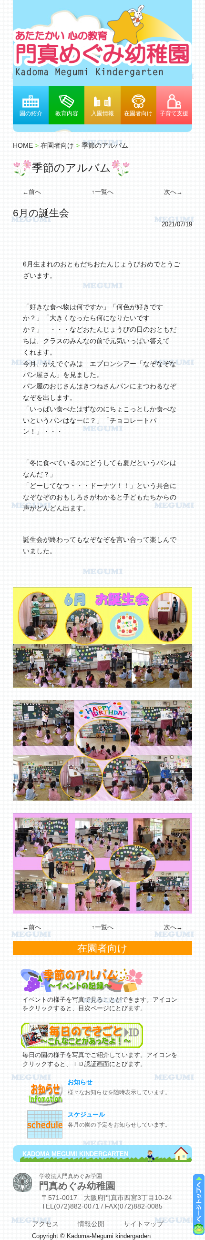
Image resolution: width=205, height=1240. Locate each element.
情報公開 (91, 1224)
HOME (23, 145)
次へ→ (173, 191)
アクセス (45, 1224)
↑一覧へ (102, 191)
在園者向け (138, 113)
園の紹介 (31, 113)
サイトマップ (143, 1224)
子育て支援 (174, 113)
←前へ (31, 191)
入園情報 (102, 113)
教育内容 (66, 113)
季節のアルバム (105, 145)
